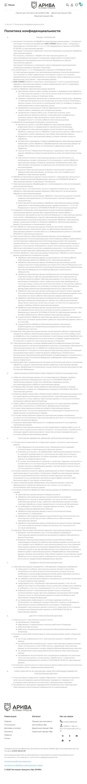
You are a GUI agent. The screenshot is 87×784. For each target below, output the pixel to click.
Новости (8, 735)
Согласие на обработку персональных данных (23, 765)
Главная (8, 24)
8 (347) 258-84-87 (68, 721)
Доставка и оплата (12, 728)
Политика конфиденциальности (17, 761)
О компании (9, 725)
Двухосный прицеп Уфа (61, 13)
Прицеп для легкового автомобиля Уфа (32, 13)
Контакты (8, 731)
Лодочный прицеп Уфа (43, 16)
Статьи (7, 738)
